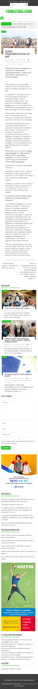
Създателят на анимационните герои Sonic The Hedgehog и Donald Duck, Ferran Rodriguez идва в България (17, 517)
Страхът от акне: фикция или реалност (17, 308)
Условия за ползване (24, 1)
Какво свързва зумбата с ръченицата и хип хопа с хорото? (10, 266)
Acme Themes (19, 686)
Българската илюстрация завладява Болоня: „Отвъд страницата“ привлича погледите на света (17, 340)
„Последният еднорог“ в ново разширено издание (18, 375)
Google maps (20, 162)
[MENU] (1, 18)
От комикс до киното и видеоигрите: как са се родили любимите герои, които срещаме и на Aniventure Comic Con (16, 510)
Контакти (15, 1)
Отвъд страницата (22, 346)
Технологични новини (12, 634)
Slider (3, 321)
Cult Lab (13, 346)
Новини (4, 31)
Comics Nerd (21, 60)
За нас (9, 1)
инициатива (9, 62)
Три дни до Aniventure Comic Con (12, 504)
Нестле (16, 62)
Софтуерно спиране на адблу (11, 669)
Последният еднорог (17, 380)
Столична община (16, 64)
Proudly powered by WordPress (11, 684)
